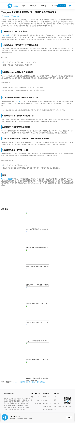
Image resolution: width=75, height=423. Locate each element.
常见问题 (33, 6)
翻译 (55, 400)
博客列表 (43, 6)
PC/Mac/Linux (47, 397)
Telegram (19, 101)
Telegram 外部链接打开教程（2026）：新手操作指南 (37, 342)
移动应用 (37, 394)
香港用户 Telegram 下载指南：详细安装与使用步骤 (37, 286)
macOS (45, 400)
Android (37, 397)
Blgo (31, 400)
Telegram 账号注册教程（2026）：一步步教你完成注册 (37, 323)
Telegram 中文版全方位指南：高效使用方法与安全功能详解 (37, 379)
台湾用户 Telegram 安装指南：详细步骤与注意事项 (37, 267)
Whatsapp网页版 (59, 406)
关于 (31, 394)
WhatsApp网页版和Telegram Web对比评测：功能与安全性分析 (37, 230)
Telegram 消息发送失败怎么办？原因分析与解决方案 (37, 361)
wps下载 (56, 403)
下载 (69, 417)
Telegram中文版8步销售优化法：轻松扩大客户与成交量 (29, 382)
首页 (23, 6)
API (55, 397)
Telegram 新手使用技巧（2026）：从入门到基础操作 (37, 305)
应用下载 (54, 6)
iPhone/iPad (38, 400)
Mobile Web (38, 403)
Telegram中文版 (6, 35)
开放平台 (57, 394)
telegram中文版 (48, 410)
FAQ (31, 397)
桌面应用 (46, 394)
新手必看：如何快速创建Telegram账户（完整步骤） (37, 249)
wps (55, 410)
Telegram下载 (47, 406)
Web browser (47, 403)
